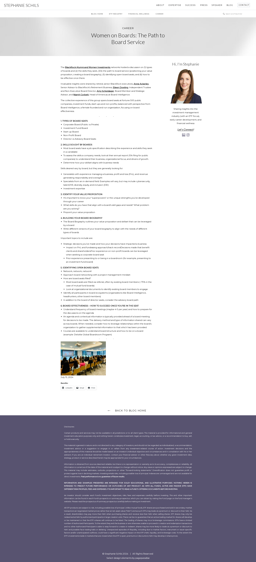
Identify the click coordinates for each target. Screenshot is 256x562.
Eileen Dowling (120, 87)
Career (128, 28)
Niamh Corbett (81, 94)
